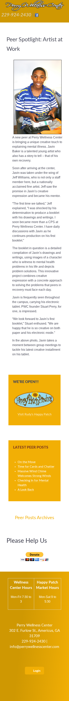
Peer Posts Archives (34, 517)
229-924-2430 (16, 15)
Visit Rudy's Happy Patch (35, 414)
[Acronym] (34, 6)
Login (36, 670)
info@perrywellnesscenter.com (34, 647)
